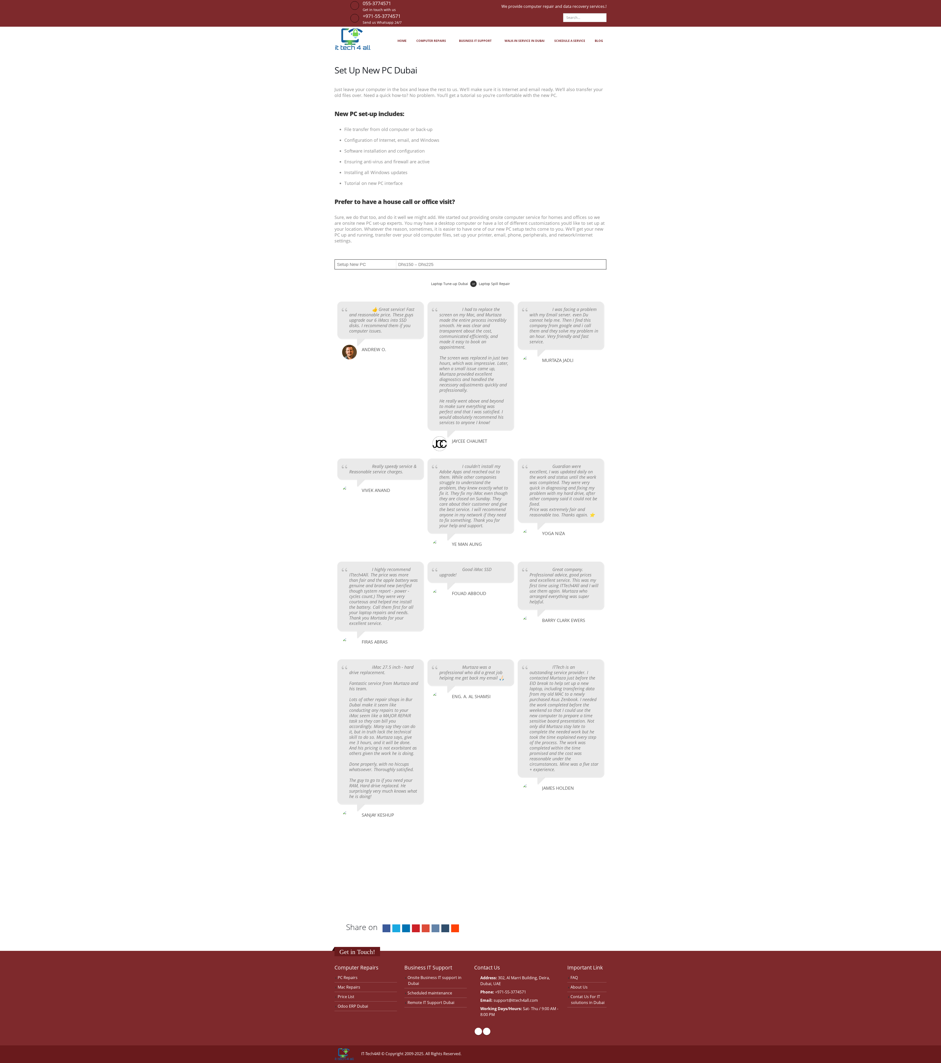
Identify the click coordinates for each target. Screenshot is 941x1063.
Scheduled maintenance (430, 993)
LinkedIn (406, 928)
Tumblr (445, 928)
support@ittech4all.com (516, 1000)
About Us (579, 987)
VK (435, 928)
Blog (599, 41)
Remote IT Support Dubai (431, 1002)
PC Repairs (348, 977)
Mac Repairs (349, 987)
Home (402, 41)
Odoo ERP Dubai (353, 1006)
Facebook (386, 928)
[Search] (602, 17)
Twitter (396, 928)
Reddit (455, 928)
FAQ (574, 977)
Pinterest (416, 928)
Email (426, 928)
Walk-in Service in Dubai (525, 41)
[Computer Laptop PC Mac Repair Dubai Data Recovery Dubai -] (352, 39)
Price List (346, 996)
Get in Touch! (357, 952)
